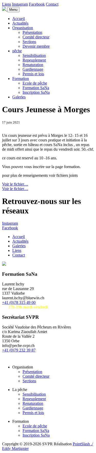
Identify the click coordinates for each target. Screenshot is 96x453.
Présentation (32, 32)
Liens (6, 4)
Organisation (22, 28)
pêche (17, 51)
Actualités (20, 23)
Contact (52, 4)
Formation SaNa (36, 88)
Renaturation (33, 65)
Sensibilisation (34, 55)
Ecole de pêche (35, 83)
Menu (13, 10)
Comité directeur (36, 37)
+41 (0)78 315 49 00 (19, 302)
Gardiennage (33, 69)
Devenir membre (36, 46)
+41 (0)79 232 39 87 (19, 350)
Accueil (18, 18)
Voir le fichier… (15, 184)
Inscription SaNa (36, 92)
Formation (20, 78)
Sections (29, 41)
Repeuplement (34, 60)
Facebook (37, 4)
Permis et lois (33, 74)
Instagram (20, 4)
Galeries (19, 97)
